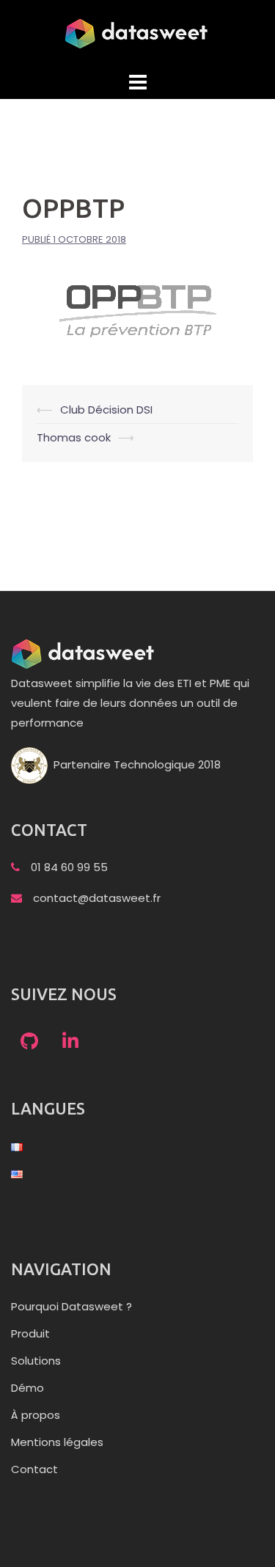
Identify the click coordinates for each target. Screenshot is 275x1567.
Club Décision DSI (106, 409)
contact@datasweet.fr (97, 898)
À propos (35, 1415)
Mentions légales (57, 1442)
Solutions (36, 1360)
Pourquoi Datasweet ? (71, 1306)
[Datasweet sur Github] (29, 1042)
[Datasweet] (138, 32)
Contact (34, 1469)
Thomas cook (74, 437)
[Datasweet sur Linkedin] (70, 1042)
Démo (27, 1387)
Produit (30, 1333)
